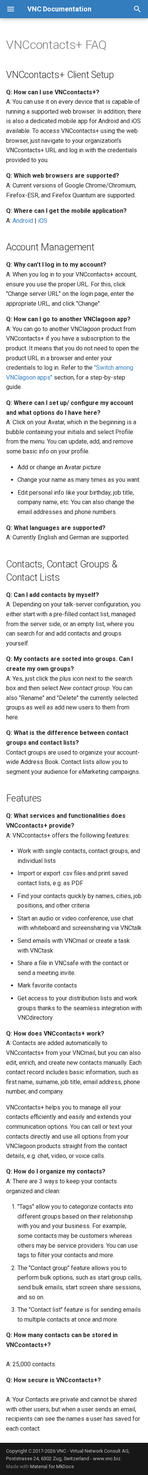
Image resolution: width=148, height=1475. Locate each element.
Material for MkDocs (52, 1466)
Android (23, 220)
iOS (42, 220)
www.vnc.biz (107, 1458)
